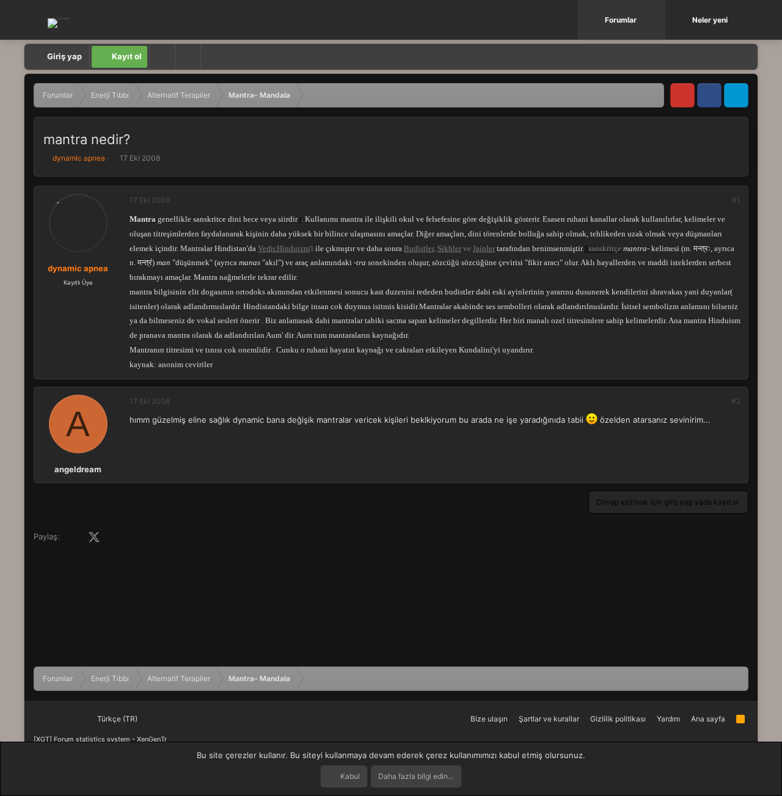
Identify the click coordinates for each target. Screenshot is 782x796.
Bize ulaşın (489, 718)
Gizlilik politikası (618, 718)
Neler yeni (710, 19)
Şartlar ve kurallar (549, 718)
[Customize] (162, 57)
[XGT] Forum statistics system (100, 739)
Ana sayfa (708, 718)
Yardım (668, 718)
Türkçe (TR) (116, 718)
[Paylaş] (720, 200)
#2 (735, 401)
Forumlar (621, 19)
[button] (657, 20)
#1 (736, 200)
